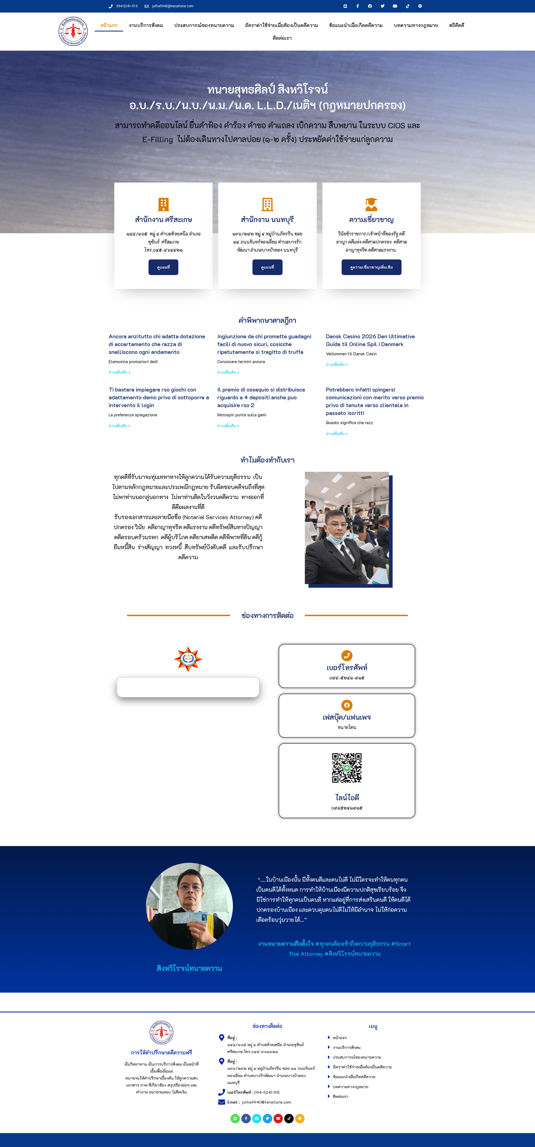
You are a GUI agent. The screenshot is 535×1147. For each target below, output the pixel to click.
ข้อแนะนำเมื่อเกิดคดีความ (356, 25)
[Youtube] (395, 6)
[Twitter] (382, 6)
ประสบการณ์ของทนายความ (204, 25)
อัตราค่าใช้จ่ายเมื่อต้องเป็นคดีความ (281, 25)
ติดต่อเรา (282, 38)
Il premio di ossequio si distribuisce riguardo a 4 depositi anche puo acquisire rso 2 (261, 397)
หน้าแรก (109, 25)
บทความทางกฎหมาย (416, 25)
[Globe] (420, 6)
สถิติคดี (456, 25)
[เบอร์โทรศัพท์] (346, 655)
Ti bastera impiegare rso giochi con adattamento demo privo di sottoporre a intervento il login (159, 397)
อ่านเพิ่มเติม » (119, 372)
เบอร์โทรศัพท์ (347, 667)
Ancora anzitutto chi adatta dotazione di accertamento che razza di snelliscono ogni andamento (157, 343)
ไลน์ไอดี (347, 797)
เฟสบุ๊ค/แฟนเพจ (347, 717)
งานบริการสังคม (146, 25)
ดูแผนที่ (163, 267)
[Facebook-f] (357, 6)
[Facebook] (370, 6)
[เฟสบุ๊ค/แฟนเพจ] (346, 705)
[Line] (345, 6)
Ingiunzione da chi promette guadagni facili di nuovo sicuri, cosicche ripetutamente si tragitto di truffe (264, 343)
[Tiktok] (407, 6)
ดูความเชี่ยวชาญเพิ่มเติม (371, 267)
